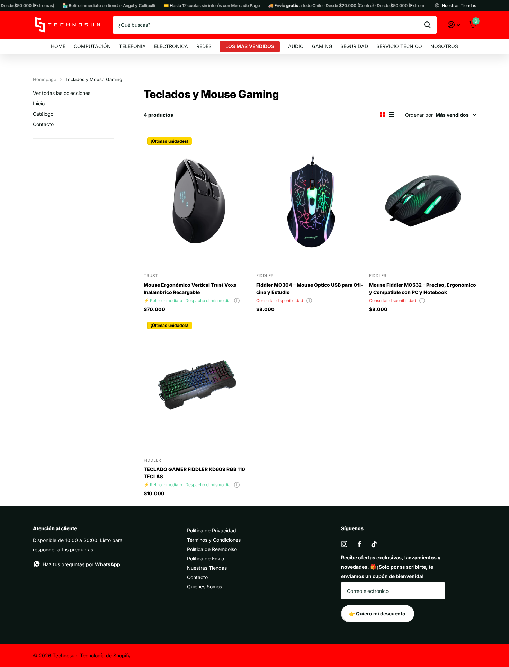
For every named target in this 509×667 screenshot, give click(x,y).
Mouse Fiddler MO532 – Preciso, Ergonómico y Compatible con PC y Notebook (422, 288)
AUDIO (296, 46)
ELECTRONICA (171, 46)
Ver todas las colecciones (61, 93)
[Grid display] (382, 114)
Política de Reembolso (212, 549)
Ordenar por (419, 115)
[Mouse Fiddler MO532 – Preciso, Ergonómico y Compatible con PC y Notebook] (422, 201)
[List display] (391, 114)
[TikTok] (374, 544)
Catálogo (43, 114)
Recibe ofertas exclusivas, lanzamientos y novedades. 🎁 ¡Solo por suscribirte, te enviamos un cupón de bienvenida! (390, 566)
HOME (58, 46)
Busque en (427, 25)
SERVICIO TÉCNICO (399, 46)
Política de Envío (205, 558)
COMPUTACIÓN (92, 46)
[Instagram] (344, 544)
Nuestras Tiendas (207, 568)
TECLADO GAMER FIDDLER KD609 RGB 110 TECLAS (194, 472)
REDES (204, 46)
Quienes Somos (204, 586)
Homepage (44, 79)
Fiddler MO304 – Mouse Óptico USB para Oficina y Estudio (309, 288)
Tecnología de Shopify (105, 655)
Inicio (39, 103)
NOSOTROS (444, 46)
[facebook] (359, 544)
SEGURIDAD (354, 46)
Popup (237, 300)
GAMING (322, 46)
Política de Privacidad (211, 530)
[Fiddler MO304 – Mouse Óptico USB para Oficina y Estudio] (309, 201)
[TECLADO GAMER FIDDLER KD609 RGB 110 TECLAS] (197, 385)
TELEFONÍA (132, 46)
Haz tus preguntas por (81, 564)
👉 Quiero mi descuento (378, 613)
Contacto (43, 124)
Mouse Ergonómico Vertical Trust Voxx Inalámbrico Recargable (190, 288)
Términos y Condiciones (214, 540)
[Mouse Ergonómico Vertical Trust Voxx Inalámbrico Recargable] (197, 201)
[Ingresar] (453, 25)
